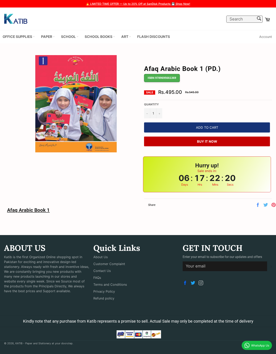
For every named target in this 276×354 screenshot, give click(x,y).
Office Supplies (18, 36)
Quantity (151, 104)
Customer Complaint (109, 264)
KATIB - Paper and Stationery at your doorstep (44, 343)
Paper (47, 36)
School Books (99, 36)
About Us (100, 257)
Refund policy (103, 298)
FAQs (97, 278)
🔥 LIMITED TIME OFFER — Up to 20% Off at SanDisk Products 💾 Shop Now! (138, 3)
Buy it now (207, 141)
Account (265, 37)
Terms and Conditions (110, 284)
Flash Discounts (153, 36)
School (69, 36)
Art (125, 36)
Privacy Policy (104, 291)
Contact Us (102, 271)
